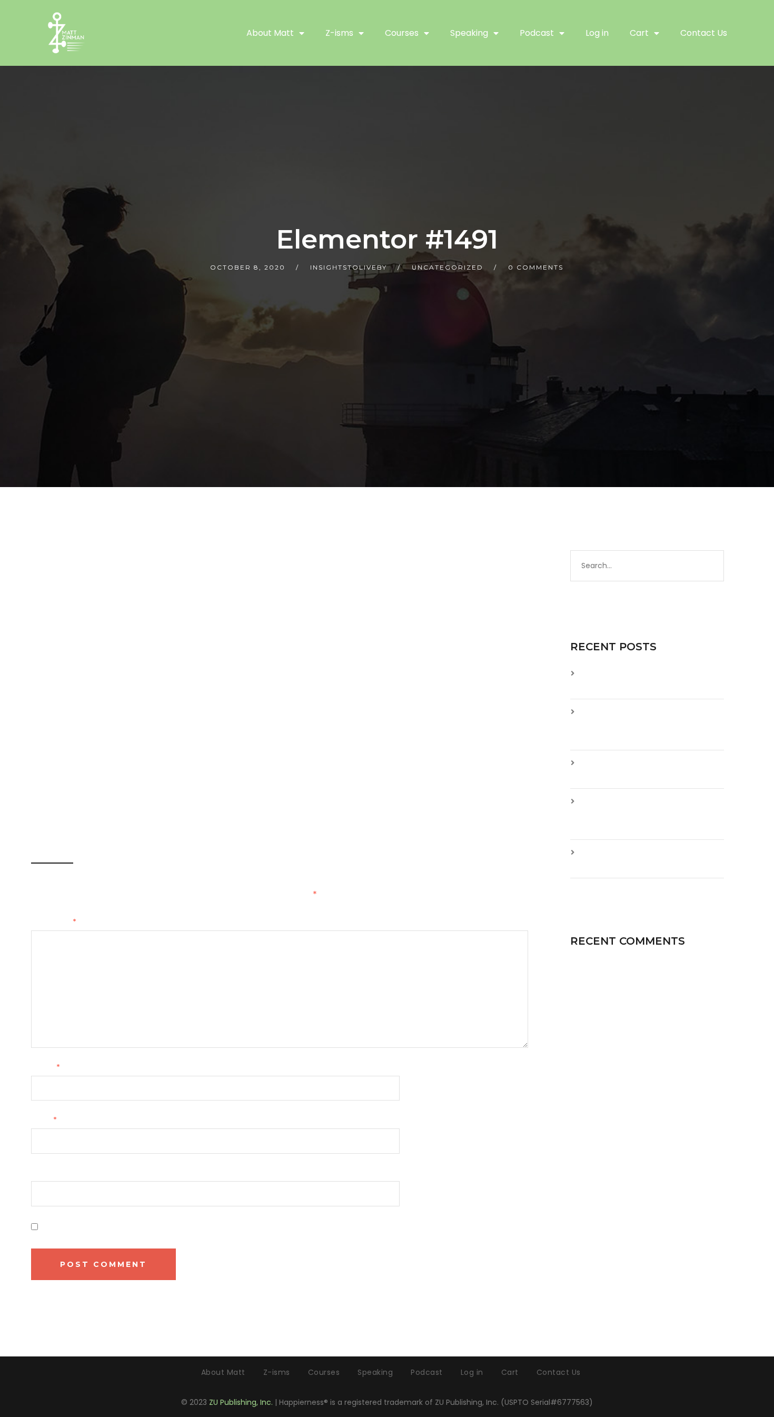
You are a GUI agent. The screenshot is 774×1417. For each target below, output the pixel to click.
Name (45, 1067)
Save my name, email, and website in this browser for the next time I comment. (196, 1227)
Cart (639, 33)
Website (46, 1173)
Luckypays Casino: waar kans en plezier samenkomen (647, 858)
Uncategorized (447, 267)
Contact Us (703, 33)
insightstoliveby (348, 267)
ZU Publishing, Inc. (241, 1402)
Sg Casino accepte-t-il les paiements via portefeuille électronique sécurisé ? (635, 724)
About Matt (270, 33)
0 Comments (535, 267)
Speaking (469, 33)
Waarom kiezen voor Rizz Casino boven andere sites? (647, 769)
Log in (597, 33)
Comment (53, 922)
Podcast (537, 33)
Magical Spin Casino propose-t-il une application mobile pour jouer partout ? (650, 814)
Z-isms (339, 33)
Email (44, 1120)
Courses (402, 33)
